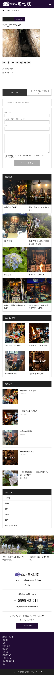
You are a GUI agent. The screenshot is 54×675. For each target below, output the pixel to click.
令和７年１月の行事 (28, 391)
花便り (7, 514)
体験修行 (6, 640)
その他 (7, 498)
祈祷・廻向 (6, 646)
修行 (7, 509)
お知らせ (6, 652)
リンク (5, 664)
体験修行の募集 (11, 526)
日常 (7, 520)
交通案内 (6, 649)
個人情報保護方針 (9, 661)
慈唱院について (8, 637)
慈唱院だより (7, 655)
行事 (7, 503)
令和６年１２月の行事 (29, 411)
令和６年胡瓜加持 (27, 452)
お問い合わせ (27, 626)
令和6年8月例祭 (26, 431)
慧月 (11, 69)
